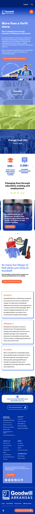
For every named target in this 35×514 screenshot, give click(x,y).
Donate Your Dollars (23, 428)
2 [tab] (18, 234)
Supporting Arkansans (13, 211)
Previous (2, 167)
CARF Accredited (27, 503)
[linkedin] (22, 480)
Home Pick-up (21, 423)
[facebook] (6, 480)
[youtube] (19, 480)
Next (32, 167)
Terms (3, 503)
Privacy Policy (18, 503)
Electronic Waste (22, 426)
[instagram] (12, 480)
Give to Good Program (15, 407)
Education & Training (8, 420)
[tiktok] (15, 480)
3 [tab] (20, 234)
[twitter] (9, 480)
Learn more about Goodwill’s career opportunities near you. (17, 399)
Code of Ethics (9, 503)
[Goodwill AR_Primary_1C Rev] (8, 10)
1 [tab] (16, 234)
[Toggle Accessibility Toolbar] (3, 511)
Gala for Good (21, 458)
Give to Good (21, 456)
